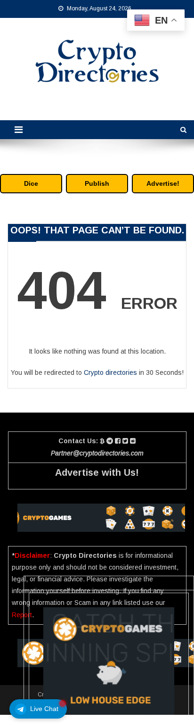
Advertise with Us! (97, 472)
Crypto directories (110, 372)
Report (22, 615)
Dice (31, 183)
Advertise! (162, 183)
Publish (97, 183)
